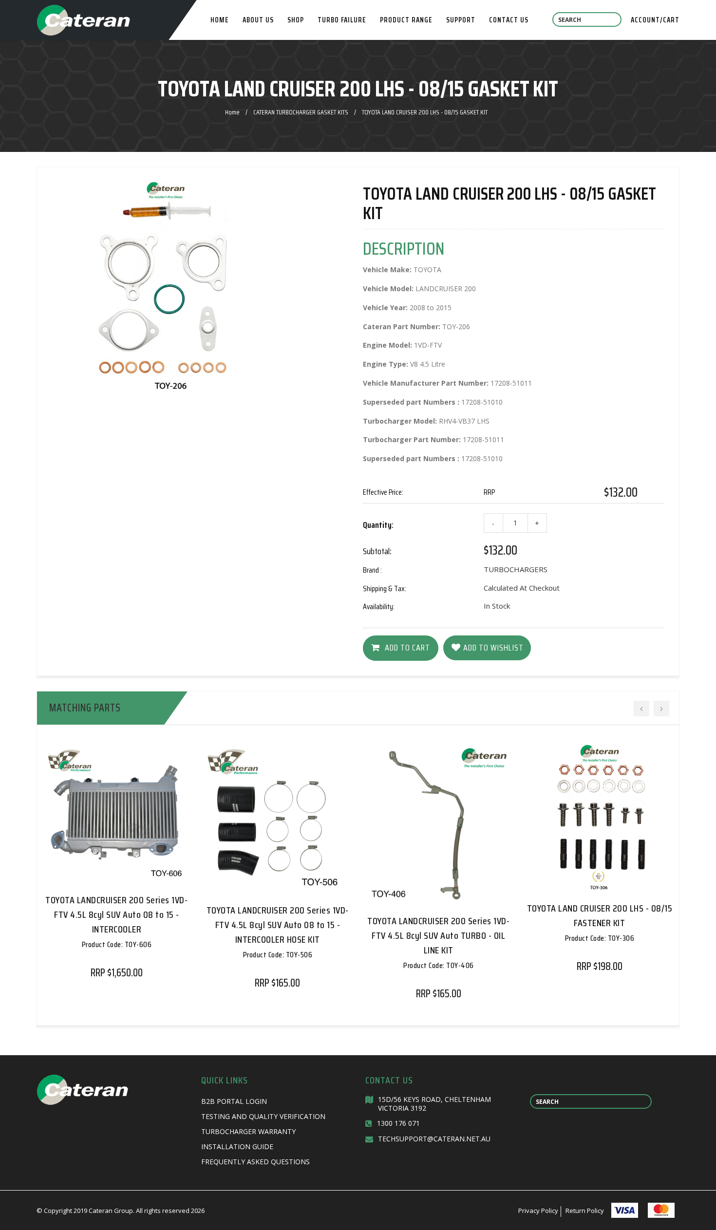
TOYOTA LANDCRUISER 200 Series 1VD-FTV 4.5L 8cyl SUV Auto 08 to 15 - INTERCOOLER (116, 921)
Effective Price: (383, 492)
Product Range (406, 20)
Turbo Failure (342, 20)
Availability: (379, 606)
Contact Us (508, 20)
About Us (258, 20)
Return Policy (584, 1210)
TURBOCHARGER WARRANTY (248, 1131)
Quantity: (378, 525)
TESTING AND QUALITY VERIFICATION (263, 1116)
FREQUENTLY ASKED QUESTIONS (255, 1161)
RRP (489, 492)
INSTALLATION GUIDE (237, 1146)
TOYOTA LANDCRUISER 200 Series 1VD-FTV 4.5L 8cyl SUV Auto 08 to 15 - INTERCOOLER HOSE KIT (278, 931)
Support (460, 20)
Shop (295, 20)
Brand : (372, 570)
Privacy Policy (538, 1210)
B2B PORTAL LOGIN (234, 1101)
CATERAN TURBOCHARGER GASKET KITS (300, 112)
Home (219, 20)
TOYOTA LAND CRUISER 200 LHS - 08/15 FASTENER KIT (600, 922)
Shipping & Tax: (384, 588)
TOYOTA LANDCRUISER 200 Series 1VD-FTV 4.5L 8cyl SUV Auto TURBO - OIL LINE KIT (438, 942)
